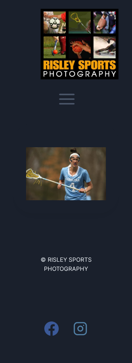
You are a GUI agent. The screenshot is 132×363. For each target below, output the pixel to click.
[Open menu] (65, 99)
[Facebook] (51, 328)
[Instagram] (80, 328)
